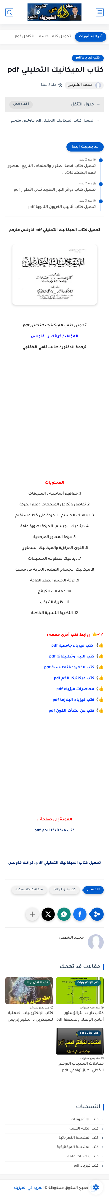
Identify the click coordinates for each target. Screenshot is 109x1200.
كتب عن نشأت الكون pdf (71, 711)
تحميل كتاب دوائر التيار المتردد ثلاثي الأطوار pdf (55, 190)
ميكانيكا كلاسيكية (29, 890)
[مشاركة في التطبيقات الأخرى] (32, 914)
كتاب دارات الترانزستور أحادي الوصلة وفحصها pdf (80, 1017)
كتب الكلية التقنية (84, 1129)
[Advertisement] (54, 426)
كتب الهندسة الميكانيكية (78, 1147)
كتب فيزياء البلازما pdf (73, 700)
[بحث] (9, 12)
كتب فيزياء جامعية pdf (72, 646)
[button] (80, 914)
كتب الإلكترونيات (85, 1120)
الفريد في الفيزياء (28, 1188)
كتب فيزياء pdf (88, 58)
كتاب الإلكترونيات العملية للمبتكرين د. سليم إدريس (30, 1017)
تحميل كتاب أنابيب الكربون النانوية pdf (62, 207)
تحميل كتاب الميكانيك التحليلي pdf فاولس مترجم (52, 121)
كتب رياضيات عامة (83, 1157)
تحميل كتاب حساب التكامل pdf (43, 37)
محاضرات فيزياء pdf (75, 689)
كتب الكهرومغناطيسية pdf (69, 668)
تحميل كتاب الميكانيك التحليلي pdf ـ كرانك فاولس (54, 863)
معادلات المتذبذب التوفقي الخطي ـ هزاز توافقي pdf (80, 1067)
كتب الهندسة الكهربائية (79, 1138)
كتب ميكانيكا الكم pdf (74, 679)
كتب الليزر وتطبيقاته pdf (71, 657)
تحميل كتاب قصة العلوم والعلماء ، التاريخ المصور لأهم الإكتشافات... (52, 169)
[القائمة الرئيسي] (100, 12)
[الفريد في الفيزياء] (55, 12)
